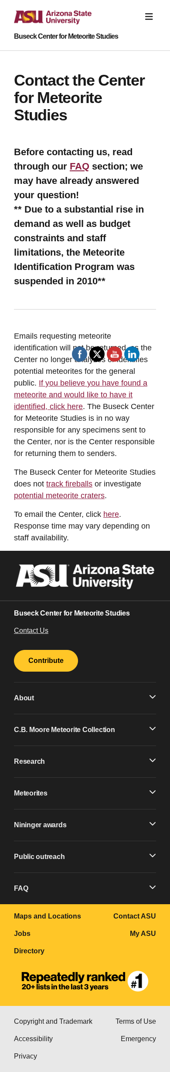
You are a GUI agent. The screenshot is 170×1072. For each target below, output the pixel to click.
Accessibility (33, 1038)
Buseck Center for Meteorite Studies (66, 36)
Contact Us (31, 630)
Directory (29, 951)
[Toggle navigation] (149, 16)
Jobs (22, 933)
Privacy (25, 1056)
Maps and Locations (47, 916)
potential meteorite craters (59, 495)
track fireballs (69, 483)
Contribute (46, 660)
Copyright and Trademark (53, 1021)
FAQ (79, 166)
